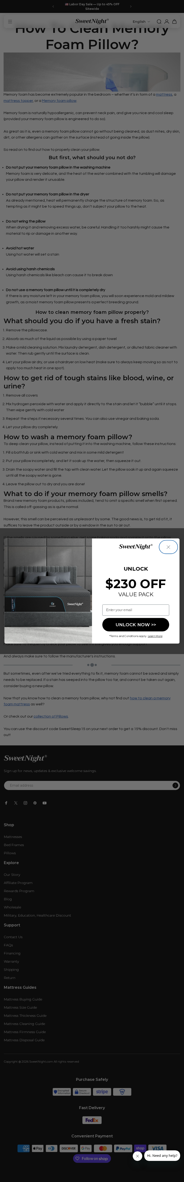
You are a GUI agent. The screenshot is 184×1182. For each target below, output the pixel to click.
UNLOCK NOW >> (135, 624)
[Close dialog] (168, 547)
